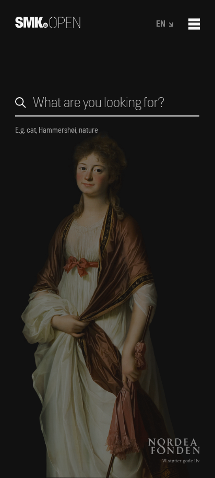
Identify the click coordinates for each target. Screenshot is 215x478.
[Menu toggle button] (194, 24)
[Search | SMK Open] (47, 24)
